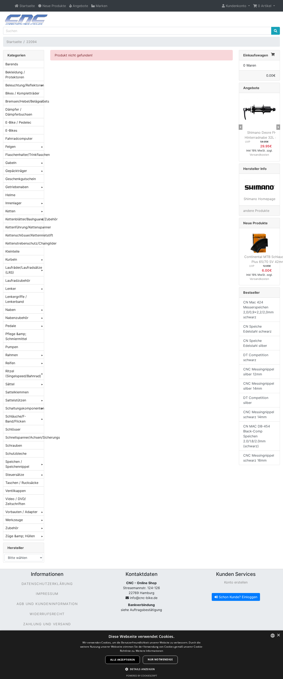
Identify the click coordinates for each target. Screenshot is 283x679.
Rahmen (11, 355)
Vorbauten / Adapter (21, 512)
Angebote (251, 88)
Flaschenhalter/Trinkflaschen (24, 155)
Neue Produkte (255, 223)
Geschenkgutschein (20, 179)
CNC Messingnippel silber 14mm (258, 385)
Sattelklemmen (17, 392)
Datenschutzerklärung (47, 584)
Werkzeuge (14, 520)
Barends (11, 64)
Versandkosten (259, 154)
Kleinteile (12, 251)
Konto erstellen (236, 582)
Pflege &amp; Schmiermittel (16, 336)
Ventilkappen (15, 491)
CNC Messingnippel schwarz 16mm (258, 457)
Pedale (10, 326)
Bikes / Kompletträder (22, 93)
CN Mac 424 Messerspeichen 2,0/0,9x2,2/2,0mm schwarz (258, 309)
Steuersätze (14, 475)
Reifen (10, 363)
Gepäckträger (16, 171)
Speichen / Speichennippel (17, 464)
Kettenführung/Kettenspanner (24, 227)
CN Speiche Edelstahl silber (255, 343)
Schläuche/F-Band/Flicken (15, 418)
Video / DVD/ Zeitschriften (15, 501)
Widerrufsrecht (47, 614)
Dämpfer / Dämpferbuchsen (18, 111)
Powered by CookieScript (141, 675)
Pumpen (11, 347)
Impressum (47, 594)
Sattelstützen (15, 400)
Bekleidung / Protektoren (15, 74)
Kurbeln (11, 259)
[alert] (141, 654)
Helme (10, 195)
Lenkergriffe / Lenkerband (16, 299)
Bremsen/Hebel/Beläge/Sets (24, 101)
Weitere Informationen (149, 651)
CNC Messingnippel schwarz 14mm (258, 414)
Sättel (10, 384)
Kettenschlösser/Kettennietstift (24, 235)
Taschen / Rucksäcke (21, 483)
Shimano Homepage (259, 199)
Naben (10, 310)
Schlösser (13, 429)
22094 (31, 42)
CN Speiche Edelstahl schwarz (257, 328)
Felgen (10, 146)
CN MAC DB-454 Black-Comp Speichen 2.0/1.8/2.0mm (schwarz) (256, 436)
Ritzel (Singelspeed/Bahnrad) (23, 373)
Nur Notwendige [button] (160, 659)
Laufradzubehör (17, 280)
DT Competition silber (255, 400)
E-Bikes (11, 130)
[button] (236, 6)
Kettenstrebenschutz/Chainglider (24, 243)
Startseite (14, 42)
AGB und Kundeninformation (47, 604)
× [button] (278, 635)
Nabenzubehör (16, 318)
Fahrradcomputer (19, 138)
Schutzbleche (16, 453)
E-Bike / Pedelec (18, 122)
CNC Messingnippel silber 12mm (258, 371)
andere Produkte (256, 211)
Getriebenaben (16, 187)
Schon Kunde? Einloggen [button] (237, 597)
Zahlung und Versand (47, 624)
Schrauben (13, 445)
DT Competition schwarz (255, 357)
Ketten (10, 211)
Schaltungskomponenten (24, 408)
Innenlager (13, 203)
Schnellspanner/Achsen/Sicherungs (24, 437)
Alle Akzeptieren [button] (122, 659)
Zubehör (11, 528)
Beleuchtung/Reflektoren (24, 85)
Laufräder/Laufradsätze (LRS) (23, 269)
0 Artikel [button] (264, 6)
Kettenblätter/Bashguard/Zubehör (24, 219)
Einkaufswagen (255, 55)
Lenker (10, 288)
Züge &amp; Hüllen (20, 536)
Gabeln (10, 163)
